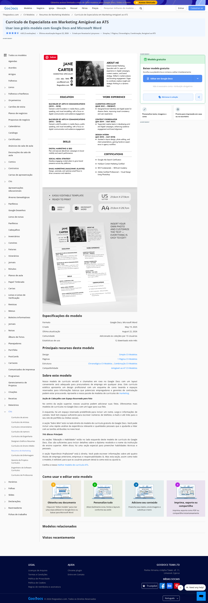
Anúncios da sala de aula (20, 145)
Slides (11, 494)
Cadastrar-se (197, 8)
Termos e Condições (37, 574)
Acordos (12, 67)
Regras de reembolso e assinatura (44, 586)
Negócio (40, 8)
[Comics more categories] (5, 162)
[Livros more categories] (5, 87)
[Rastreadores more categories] (5, 508)
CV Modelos (29, 14)
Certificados (14, 139)
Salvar (53, 57)
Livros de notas (15, 216)
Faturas (12, 249)
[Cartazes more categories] (5, 363)
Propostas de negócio (19, 119)
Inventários (14, 236)
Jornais (11, 262)
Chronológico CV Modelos (100, 363)
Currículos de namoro (20, 431)
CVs (10, 181)
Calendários (14, 126)
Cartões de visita (16, 106)
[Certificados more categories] (5, 140)
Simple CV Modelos (128, 354)
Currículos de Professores (22, 475)
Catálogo (13, 132)
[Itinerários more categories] (5, 256)
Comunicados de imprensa (21, 369)
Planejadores (14, 343)
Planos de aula (15, 275)
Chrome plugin (75, 570)
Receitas (12, 398)
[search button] (141, 8)
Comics (12, 161)
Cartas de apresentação (20, 174)
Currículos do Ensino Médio (22, 446)
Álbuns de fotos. (16, 337)
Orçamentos (14, 100)
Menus (11, 311)
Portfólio (12, 350)
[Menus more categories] (5, 311)
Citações (12, 392)
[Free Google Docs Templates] (11, 8)
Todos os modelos (17, 55)
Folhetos (12, 80)
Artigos (12, 74)
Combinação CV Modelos (125, 363)
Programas (13, 376)
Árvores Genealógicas (19, 197)
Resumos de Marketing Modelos (54, 14)
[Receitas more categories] (5, 399)
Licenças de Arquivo (37, 570)
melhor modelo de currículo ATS (73, 464)
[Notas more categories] (5, 331)
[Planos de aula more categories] (5, 276)
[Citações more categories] (5, 392)
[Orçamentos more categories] (5, 100)
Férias (85, 8)
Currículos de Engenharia (21, 436)
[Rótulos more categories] (5, 269)
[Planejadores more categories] (5, 344)
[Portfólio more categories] (5, 350)
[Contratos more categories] (5, 169)
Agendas (12, 61)
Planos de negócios (17, 113)
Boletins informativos (19, 317)
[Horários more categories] (5, 482)
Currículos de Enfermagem (22, 455)
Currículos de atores (19, 417)
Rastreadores (15, 508)
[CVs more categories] (5, 182)
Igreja (51, 8)
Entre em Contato (76, 574)
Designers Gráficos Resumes (23, 441)
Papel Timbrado (16, 282)
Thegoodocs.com (11, 14)
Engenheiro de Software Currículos (21, 469)
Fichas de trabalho (17, 514)
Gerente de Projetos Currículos (19, 461)
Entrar (181, 8)
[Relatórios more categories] (5, 405)
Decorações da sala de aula (19, 154)
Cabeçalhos (14, 229)
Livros (11, 87)
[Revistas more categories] (5, 305)
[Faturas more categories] (5, 250)
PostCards (13, 356)
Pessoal (73, 8)
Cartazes (12, 363)
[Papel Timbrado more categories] (5, 282)
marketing (124, 393)
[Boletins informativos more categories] (5, 318)
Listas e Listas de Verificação (16, 296)
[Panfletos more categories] (5, 204)
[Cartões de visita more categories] (5, 107)
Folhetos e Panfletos (18, 93)
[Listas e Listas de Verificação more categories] (5, 295)
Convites (12, 243)
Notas (11, 330)
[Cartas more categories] (5, 289)
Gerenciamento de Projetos (17, 384)
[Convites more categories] (5, 243)
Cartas (11, 288)
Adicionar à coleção (170, 97)
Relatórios (13, 405)
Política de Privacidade (39, 578)
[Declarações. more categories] (5, 502)
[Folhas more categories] (5, 489)
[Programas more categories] (5, 376)
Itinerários (13, 256)
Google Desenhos (16, 210)
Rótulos (12, 269)
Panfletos (13, 203)
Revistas (12, 304)
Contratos (13, 168)
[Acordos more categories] (5, 68)
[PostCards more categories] (5, 357)
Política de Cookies (37, 582)
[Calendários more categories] (5, 127)
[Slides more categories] (5, 495)
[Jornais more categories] (5, 263)
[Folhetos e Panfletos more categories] (5, 94)
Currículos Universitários (21, 427)
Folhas (11, 488)
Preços (95, 8)
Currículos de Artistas (20, 422)
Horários (12, 481)
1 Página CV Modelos (127, 359)
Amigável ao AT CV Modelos (124, 368)
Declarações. (14, 501)
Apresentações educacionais (15, 189)
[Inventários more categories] (5, 237)
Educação (61, 8)
